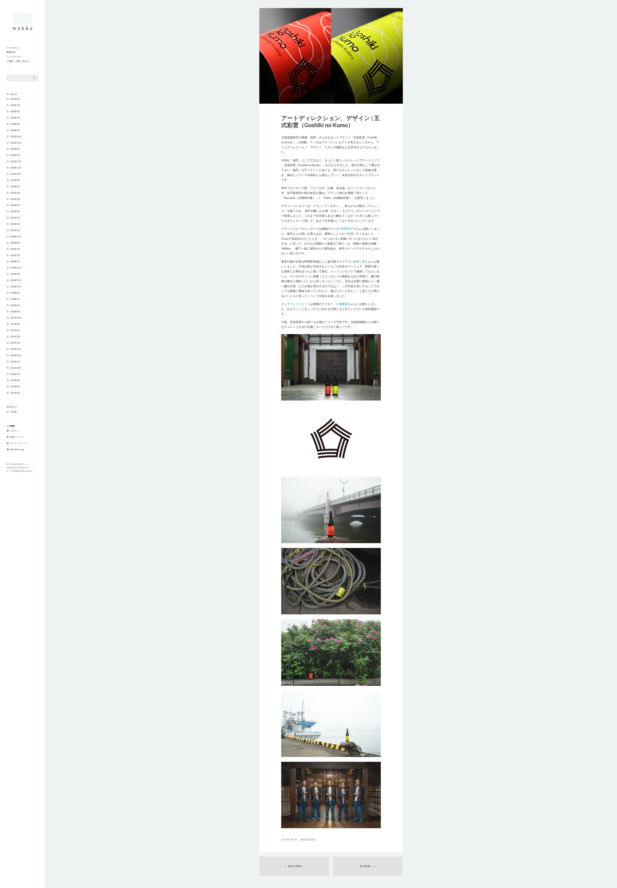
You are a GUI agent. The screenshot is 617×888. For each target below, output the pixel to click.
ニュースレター (14, 56)
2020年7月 (15, 249)
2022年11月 (15, 167)
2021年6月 (15, 224)
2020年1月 (15, 261)
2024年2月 (15, 130)
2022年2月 (15, 205)
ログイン (14, 430)
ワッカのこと (13, 47)
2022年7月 (15, 186)
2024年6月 (15, 111)
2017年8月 (15, 324)
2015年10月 (15, 368)
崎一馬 (360, 261)
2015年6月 (15, 380)
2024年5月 (15, 117)
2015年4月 (15, 386)
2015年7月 (15, 374)
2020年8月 (15, 242)
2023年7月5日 (289, 839)
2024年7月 (15, 105)
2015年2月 (15, 393)
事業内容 (10, 52)
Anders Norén (25, 471)
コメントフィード (18, 443)
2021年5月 (15, 230)
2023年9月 (15, 149)
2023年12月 (15, 136)
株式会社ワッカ (21, 464)
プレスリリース (300, 304)
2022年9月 (15, 180)
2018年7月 (15, 299)
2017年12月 (15, 317)
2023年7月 (15, 155)
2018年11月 (15, 280)
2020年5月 (15, 255)
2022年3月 (15, 199)
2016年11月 (15, 349)
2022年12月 (15, 161)
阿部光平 (347, 228)
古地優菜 (342, 304)
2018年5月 (15, 305)
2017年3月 (15, 336)
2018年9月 (15, 292)
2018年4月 (15, 311)
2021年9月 (15, 211)
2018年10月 (15, 286)
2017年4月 (15, 330)
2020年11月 (15, 236)
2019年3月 (15, 274)
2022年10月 (15, 174)
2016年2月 (15, 361)
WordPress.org (17, 449)
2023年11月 (15, 142)
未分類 (13, 411)
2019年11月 (15, 267)
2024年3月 (15, 124)
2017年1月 (15, 343)
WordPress (23, 467)
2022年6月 (15, 192)
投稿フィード (16, 437)
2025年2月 (15, 99)
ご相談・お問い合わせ (17, 61)
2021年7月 (15, 217)
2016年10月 (15, 355)
